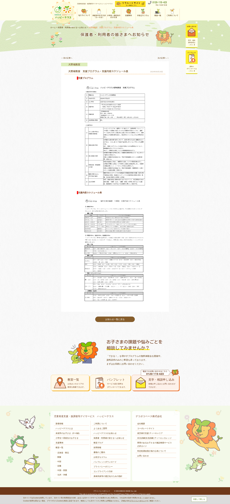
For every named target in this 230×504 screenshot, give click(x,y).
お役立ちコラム (100, 457)
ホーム (53, 27)
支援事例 (59, 443)
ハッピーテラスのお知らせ (105, 433)
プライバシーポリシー (103, 467)
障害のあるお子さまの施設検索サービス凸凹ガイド (154, 444)
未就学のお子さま (68, 433)
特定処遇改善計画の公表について (151, 451)
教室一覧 (59, 447)
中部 (59, 462)
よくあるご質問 (100, 428)
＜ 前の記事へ (66, 58)
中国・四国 (62, 470)
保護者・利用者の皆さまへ (109, 438)
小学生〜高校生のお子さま (67, 438)
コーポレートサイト (146, 428)
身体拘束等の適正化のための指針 (108, 476)
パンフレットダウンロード (105, 462)
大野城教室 (74, 64)
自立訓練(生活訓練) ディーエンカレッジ (154, 438)
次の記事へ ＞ (163, 58)
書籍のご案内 (99, 452)
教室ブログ (98, 443)
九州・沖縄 (62, 475)
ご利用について (100, 424)
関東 (59, 457)
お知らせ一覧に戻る (115, 319)
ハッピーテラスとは (64, 428)
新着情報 (59, 424)
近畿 (59, 466)
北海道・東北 (63, 453)
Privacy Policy (124, 494)
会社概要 (141, 424)
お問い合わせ (143, 456)
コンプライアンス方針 (103, 471)
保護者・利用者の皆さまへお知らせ (72, 27)
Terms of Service (139, 494)
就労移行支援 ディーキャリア (150, 433)
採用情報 (97, 447)
